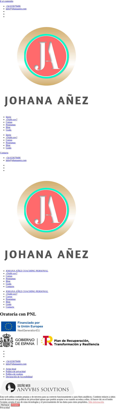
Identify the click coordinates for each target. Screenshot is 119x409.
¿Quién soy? (11, 119)
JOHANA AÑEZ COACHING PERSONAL (27, 271)
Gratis (8, 130)
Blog (8, 127)
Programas (11, 125)
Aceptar (15, 405)
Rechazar (5, 405)
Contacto (10, 286)
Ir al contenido (6, 1)
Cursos (9, 122)
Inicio (8, 117)
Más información (96, 402)
